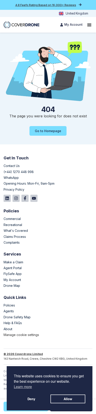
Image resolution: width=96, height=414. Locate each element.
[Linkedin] (7, 198)
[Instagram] (16, 198)
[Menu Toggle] (89, 25)
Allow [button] (68, 399)
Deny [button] (31, 399)
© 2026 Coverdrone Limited (23, 354)
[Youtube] (34, 198)
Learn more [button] (23, 386)
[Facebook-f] (25, 198)
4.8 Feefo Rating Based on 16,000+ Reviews (45, 5)
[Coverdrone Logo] (21, 25)
